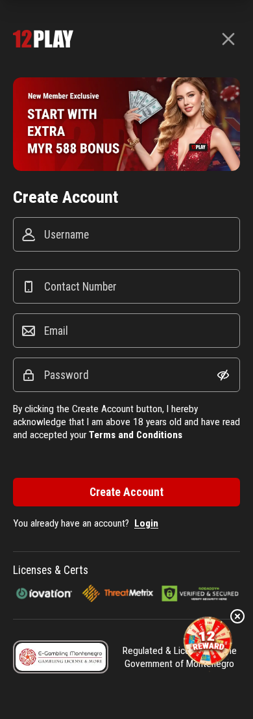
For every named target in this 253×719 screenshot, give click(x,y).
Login (146, 523)
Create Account (126, 492)
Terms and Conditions (135, 435)
